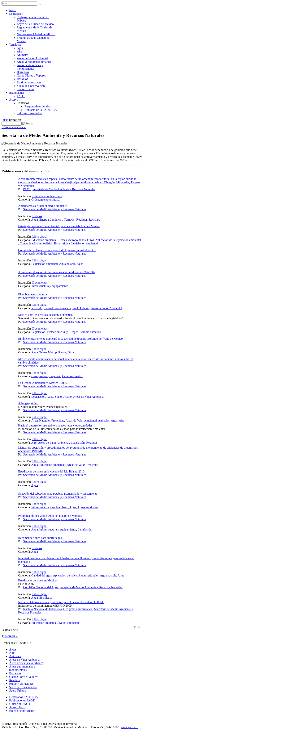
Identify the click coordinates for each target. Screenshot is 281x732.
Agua (34, 219)
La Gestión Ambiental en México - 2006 (42, 383)
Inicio (5, 119)
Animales (104, 420)
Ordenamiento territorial (45, 199)
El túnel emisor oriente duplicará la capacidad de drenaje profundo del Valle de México (70, 338)
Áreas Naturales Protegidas (47, 420)
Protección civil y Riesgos (62, 332)
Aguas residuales (87, 507)
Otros (90, 240)
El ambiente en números (32, 294)
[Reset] (39, 4)
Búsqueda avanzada (14, 127)
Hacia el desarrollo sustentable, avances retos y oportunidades (55, 425)
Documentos (40, 282)
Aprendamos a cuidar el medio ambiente (42, 205)
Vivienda (36, 308)
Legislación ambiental (84, 243)
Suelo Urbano (80, 308)
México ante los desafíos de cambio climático (45, 314)
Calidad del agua (41, 575)
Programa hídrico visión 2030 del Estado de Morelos (50, 515)
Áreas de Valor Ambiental (106, 308)
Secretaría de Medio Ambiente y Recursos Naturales (63, 189)
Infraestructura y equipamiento (49, 286)
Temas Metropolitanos (72, 240)
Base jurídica (62, 243)
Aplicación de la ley (65, 575)
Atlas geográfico (28, 403)
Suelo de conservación (57, 308)
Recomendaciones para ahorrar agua (40, 537)
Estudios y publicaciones (47, 196)
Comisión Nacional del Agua (40, 587)
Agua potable (67, 263)
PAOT (27, 189)
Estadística (45, 597)
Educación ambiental (44, 240)
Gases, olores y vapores (46, 376)
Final (15, 636)
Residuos (81, 219)
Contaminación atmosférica (36, 243)
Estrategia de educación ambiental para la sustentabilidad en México (59, 226)
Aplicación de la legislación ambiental (118, 240)
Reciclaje (94, 219)
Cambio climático (90, 332)
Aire (121, 420)
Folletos (37, 216)
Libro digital (39, 236)
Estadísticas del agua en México (37, 580)
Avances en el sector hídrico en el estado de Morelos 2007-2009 (56, 272)
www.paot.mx (129, 727)
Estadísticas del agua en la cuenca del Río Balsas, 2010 (51, 471)
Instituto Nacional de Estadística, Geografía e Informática (58, 609)
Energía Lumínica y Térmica (57, 219)
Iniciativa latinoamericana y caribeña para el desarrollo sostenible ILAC (61, 602)
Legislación (38, 332)
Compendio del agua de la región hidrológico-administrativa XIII (57, 250)
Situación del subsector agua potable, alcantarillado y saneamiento (57, 493)
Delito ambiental (69, 622)
